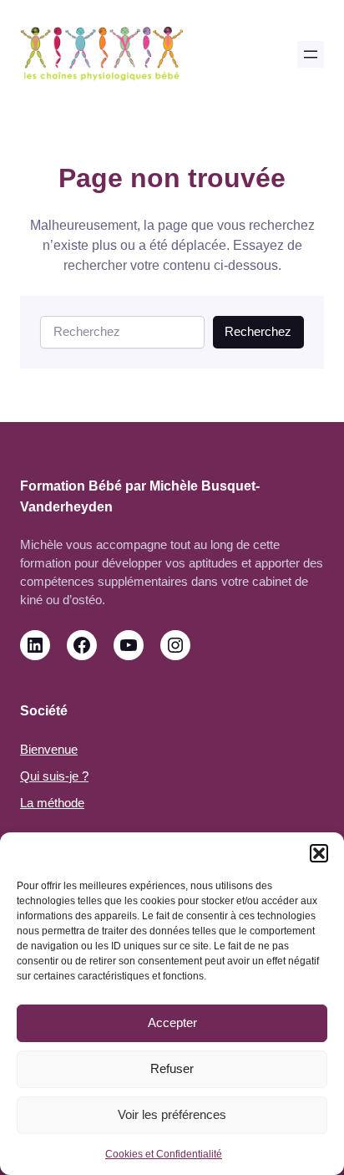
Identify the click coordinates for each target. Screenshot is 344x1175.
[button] (319, 853)
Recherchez (258, 331)
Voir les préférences (172, 1114)
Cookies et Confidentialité (163, 1154)
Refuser (172, 1068)
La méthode (52, 803)
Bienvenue (49, 749)
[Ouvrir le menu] (310, 54)
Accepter (172, 1022)
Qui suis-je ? (54, 776)
